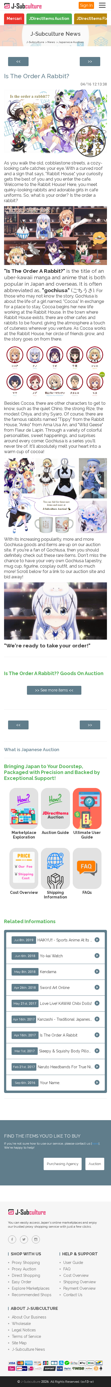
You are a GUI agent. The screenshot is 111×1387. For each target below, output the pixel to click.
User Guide (73, 1262)
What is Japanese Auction (31, 749)
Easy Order (21, 1282)
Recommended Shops (31, 1295)
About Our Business (29, 1317)
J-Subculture (35, 42)
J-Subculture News (28, 1349)
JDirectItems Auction (49, 18)
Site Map (19, 1343)
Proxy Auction (24, 1269)
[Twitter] (24, 1239)
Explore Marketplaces (31, 1288)
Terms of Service (26, 1336)
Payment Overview (79, 1288)
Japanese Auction (71, 42)
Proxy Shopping (26, 1262)
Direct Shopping (26, 1275)
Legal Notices (24, 1330)
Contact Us (72, 1295)
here (95, 1143)
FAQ (67, 1269)
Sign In (86, 5)
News (51, 42)
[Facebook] (12, 1239)
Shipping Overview (79, 1282)
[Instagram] (36, 1239)
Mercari (14, 18)
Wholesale (21, 1323)
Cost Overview (76, 1275)
